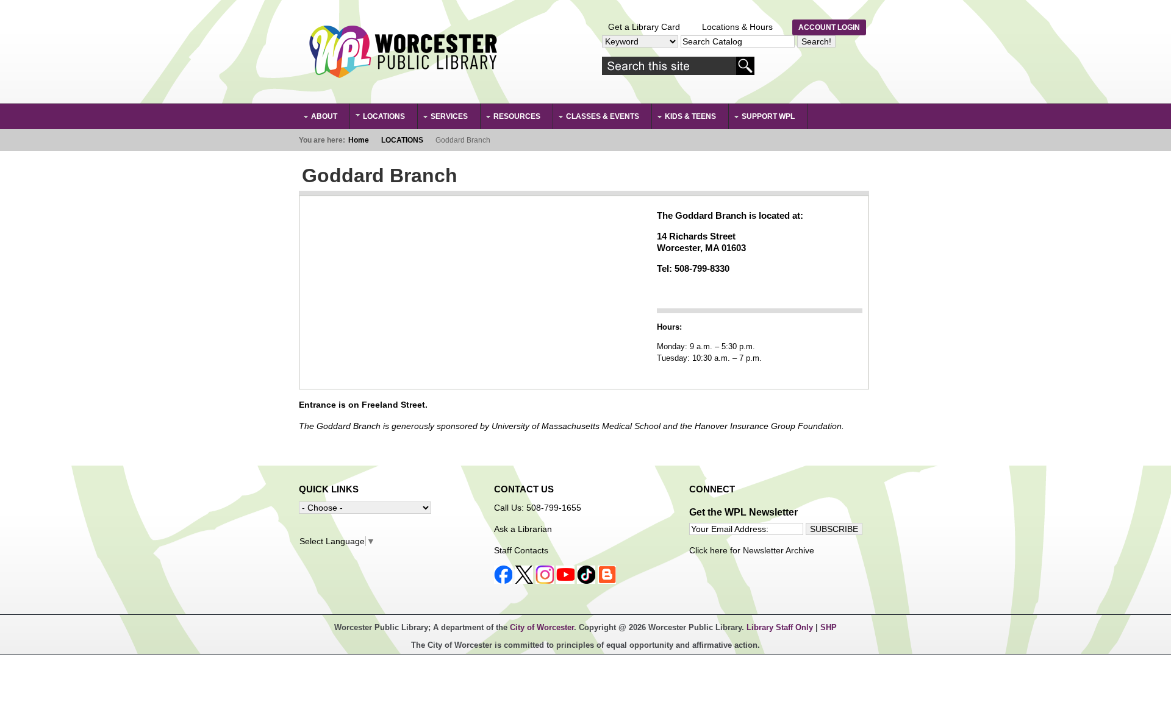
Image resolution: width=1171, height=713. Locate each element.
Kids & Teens (684, 118)
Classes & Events (596, 118)
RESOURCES (510, 118)
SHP (828, 627)
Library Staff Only (781, 627)
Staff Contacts (521, 550)
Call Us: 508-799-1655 (537, 508)
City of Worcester (542, 627)
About (318, 118)
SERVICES (443, 118)
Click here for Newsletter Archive (751, 550)
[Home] (402, 51)
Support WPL (762, 118)
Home (358, 140)
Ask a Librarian (523, 529)
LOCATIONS (378, 117)
